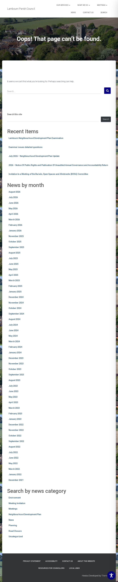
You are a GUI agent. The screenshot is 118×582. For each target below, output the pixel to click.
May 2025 (13, 269)
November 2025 (16, 236)
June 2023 (13, 391)
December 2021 (16, 480)
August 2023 (14, 380)
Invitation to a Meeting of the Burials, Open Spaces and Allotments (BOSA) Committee (48, 174)
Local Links (74, 568)
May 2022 (13, 463)
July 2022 (13, 452)
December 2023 (16, 358)
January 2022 (15, 474)
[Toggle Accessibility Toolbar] (111, 575)
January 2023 (15, 419)
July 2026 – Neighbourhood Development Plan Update (34, 156)
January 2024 (15, 352)
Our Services (62, 5)
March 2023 (14, 408)
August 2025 (14, 253)
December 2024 (16, 297)
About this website (86, 561)
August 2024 (14, 319)
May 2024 (13, 336)
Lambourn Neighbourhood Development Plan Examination (36, 138)
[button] (69, 5)
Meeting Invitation (17, 503)
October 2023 (15, 369)
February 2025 (15, 286)
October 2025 (15, 242)
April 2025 (13, 275)
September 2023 (16, 374)
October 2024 (15, 308)
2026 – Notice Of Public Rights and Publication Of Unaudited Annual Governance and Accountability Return (58, 165)
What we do (82, 5)
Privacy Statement (32, 561)
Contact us (88, 12)
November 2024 (16, 303)
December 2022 (16, 424)
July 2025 (13, 258)
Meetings (101, 5)
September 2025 (16, 247)
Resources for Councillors (51, 568)
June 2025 (13, 264)
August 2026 (14, 192)
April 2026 (13, 214)
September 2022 (16, 441)
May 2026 (13, 208)
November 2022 (16, 430)
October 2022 (15, 436)
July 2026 (13, 197)
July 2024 (13, 325)
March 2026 (14, 219)
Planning (13, 525)
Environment (15, 498)
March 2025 (14, 280)
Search (104, 12)
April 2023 (13, 402)
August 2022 (14, 447)
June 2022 (13, 458)
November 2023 (16, 363)
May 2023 (13, 397)
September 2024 (16, 314)
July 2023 (13, 386)
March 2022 (14, 469)
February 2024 (15, 347)
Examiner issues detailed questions (25, 147)
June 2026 (13, 203)
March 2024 (14, 341)
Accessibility (51, 561)
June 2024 (13, 330)
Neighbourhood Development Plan (25, 514)
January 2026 (15, 230)
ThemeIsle (106, 576)
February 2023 (15, 413)
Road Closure (15, 531)
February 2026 (15, 225)
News (73, 12)
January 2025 (15, 291)
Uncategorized (16, 536)
